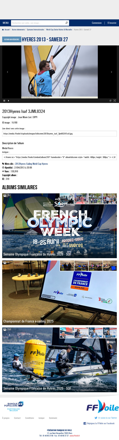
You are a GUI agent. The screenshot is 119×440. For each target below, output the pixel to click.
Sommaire (53, 418)
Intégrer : (6, 152)
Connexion (97, 22)
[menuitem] (6, 29)
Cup (39, 163)
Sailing (29, 163)
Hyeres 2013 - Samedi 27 (45, 40)
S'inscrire (112, 22)
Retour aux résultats (11, 40)
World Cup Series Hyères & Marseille (59, 29)
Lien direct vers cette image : (13, 128)
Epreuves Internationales (35, 29)
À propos (5, 418)
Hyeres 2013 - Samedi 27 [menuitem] (82, 29)
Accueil (7, 29)
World (35, 163)
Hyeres (45, 163)
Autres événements (18, 29)
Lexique (41, 418)
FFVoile (98, 9)
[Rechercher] (67, 22)
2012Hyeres (20, 163)
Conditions (29, 418)
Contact (17, 418)
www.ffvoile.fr (75, 435)
